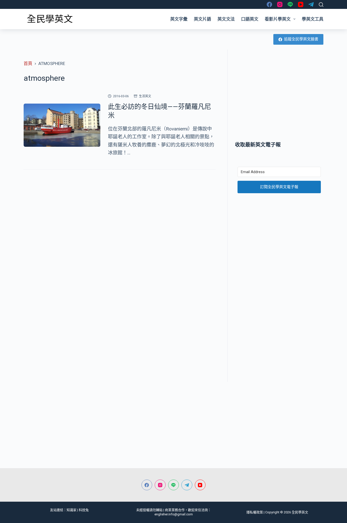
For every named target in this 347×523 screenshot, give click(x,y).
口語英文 (249, 19)
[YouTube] (300, 4)
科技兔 (84, 510)
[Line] (290, 4)
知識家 (71, 510)
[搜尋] (321, 4)
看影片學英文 (278, 19)
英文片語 (202, 19)
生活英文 (145, 96)
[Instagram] (279, 4)
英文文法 (226, 19)
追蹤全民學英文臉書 (301, 39)
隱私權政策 (254, 512)
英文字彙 (178, 19)
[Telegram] (311, 4)
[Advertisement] (279, 95)
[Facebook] (269, 4)
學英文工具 (312, 19)
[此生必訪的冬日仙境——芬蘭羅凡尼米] (62, 125)
